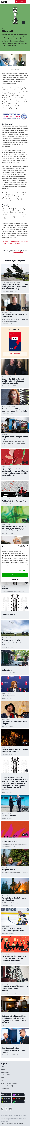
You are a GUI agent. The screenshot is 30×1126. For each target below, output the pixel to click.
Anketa (3, 775)
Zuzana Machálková (6, 291)
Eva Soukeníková (5, 1055)
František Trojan (5, 875)
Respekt (4, 617)
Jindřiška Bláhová (6, 754)
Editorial (5, 637)
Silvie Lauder (5, 1083)
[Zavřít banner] (27, 545)
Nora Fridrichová (5, 413)
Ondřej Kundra (5, 323)
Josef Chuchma (5, 846)
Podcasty (6, 282)
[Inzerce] (15, 116)
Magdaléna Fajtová (6, 1025)
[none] (23, 63)
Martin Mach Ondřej (13, 591)
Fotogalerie (4, 434)
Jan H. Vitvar (4, 478)
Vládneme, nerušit (12, 1046)
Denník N (13, 963)
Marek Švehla (5, 933)
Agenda (3, 28)
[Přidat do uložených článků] (26, 278)
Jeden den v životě (6, 668)
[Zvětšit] (13, 60)
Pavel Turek (4, 533)
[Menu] (28, 2)
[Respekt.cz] (4, 2)
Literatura (4, 498)
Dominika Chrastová (6, 963)
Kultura (3, 466)
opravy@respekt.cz (18, 252)
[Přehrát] (23, 278)
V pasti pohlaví (5, 1076)
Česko (3, 926)
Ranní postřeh (7, 406)
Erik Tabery (4, 647)
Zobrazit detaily (22, 570)
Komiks (3, 586)
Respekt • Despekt (6, 612)
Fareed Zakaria (5, 905)
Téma (3, 867)
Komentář (6, 895)
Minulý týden (5, 719)
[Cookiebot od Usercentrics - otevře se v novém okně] (19, 546)
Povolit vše (15, 574)
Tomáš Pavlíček (5, 48)
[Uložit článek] (23, 22)
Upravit (14, 579)
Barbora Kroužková (6, 385)
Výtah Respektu (11, 282)
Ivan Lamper (4, 726)
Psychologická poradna (7, 954)
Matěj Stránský (5, 446)
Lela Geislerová (5, 591)
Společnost (4, 312)
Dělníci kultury (11, 984)
